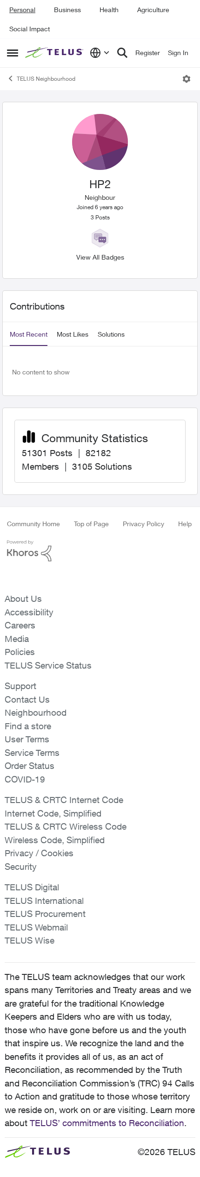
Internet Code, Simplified (53, 813)
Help (185, 524)
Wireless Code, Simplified (55, 840)
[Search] (122, 52)
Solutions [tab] (111, 334)
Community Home (33, 524)
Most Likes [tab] (72, 334)
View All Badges (100, 257)
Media (17, 639)
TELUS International (44, 900)
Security (21, 866)
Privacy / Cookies (39, 853)
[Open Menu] (186, 78)
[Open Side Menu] (12, 53)
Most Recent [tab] (28, 334)
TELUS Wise (29, 940)
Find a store (28, 726)
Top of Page (91, 524)
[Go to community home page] (55, 52)
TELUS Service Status (48, 665)
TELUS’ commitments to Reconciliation (107, 1123)
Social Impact (29, 29)
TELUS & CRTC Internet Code (64, 800)
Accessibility (29, 612)
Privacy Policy (143, 524)
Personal (22, 10)
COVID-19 (25, 779)
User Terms (27, 739)
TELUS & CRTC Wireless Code (66, 826)
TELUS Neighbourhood (46, 78)
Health (109, 10)
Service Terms (32, 752)
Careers (20, 625)
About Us (23, 598)
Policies (20, 652)
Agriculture (153, 10)
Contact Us (27, 699)
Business (67, 10)
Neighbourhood (36, 712)
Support (20, 686)
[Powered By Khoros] (100, 551)
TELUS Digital (32, 887)
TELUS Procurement (45, 914)
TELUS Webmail (36, 927)
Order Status (29, 766)
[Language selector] (99, 52)
